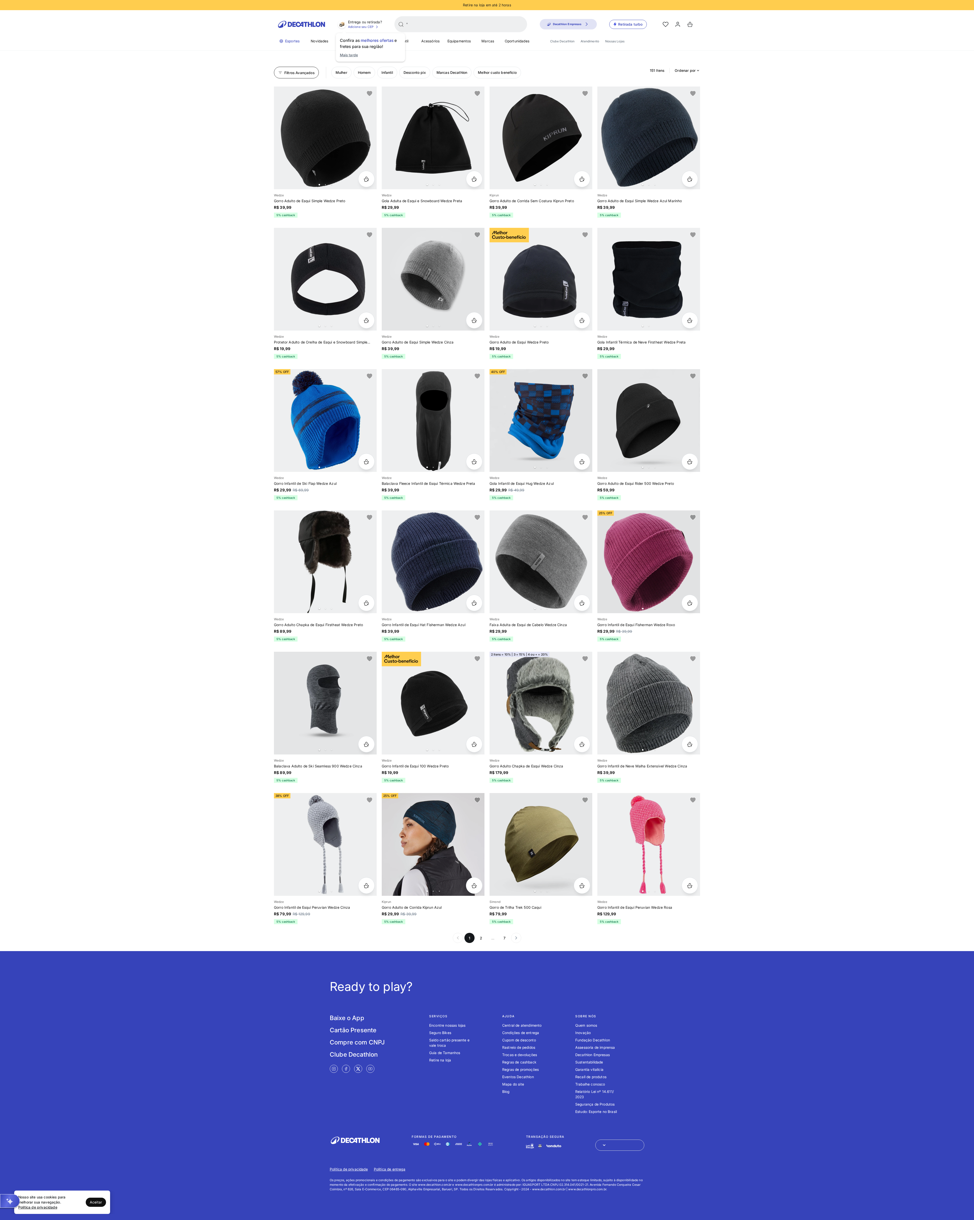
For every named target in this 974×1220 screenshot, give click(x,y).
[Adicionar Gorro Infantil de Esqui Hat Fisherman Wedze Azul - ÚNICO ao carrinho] (474, 603)
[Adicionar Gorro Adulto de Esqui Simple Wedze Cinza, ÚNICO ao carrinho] (474, 320)
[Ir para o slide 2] (325, 185)
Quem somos (586, 1025)
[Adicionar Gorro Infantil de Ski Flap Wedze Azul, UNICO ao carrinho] (366, 461)
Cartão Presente (353, 1030)
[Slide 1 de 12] (541, 138)
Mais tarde (349, 55)
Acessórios (430, 41)
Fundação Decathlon (592, 1040)
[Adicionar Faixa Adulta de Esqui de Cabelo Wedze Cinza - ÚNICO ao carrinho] (582, 603)
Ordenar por (685, 70)
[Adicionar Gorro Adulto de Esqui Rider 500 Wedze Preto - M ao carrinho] (690, 461)
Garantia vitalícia (589, 1069)
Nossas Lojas (614, 41)
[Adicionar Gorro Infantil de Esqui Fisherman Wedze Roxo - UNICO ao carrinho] (690, 603)
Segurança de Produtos (595, 1104)
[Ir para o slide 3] (331, 185)
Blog (506, 1091)
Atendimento (590, 41)
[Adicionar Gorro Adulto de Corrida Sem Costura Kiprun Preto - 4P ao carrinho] (582, 179)
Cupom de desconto (519, 1040)
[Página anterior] (458, 938)
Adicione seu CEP (361, 27)
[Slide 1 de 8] (541, 561)
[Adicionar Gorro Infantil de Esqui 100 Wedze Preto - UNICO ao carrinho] (474, 744)
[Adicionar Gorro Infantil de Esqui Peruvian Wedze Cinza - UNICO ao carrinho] (366, 885)
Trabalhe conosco (590, 1084)
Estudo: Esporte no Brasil (596, 1111)
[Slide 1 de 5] (433, 844)
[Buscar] (401, 24)
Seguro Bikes (440, 1032)
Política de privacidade (349, 1169)
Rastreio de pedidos (518, 1047)
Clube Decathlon (562, 41)
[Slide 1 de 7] (325, 138)
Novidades (319, 41)
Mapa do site (513, 1084)
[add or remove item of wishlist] (370, 94)
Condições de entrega (520, 1032)
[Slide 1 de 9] (648, 138)
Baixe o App (347, 1018)
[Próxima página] (516, 938)
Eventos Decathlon (518, 1077)
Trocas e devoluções (519, 1055)
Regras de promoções (520, 1069)
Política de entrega (389, 1169)
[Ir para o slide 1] (319, 185)
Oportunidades (517, 41)
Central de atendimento (522, 1025)
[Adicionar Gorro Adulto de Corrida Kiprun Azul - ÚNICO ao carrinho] (474, 885)
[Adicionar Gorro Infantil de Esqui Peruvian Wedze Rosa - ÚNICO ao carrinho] (690, 885)
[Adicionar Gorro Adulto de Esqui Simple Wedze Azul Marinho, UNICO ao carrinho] (690, 179)
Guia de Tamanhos (444, 1053)
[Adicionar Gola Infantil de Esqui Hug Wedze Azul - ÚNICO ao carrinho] (582, 461)
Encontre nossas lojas (447, 1025)
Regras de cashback (519, 1062)
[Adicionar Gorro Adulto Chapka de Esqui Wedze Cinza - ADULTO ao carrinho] (582, 744)
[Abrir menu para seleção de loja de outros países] (619, 1145)
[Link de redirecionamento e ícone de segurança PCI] (540, 1146)
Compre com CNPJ (357, 1042)
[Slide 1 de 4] (433, 138)
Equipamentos (459, 41)
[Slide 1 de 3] (541, 844)
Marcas (487, 41)
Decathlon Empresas (592, 1055)
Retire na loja (440, 1060)
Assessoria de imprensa (595, 1047)
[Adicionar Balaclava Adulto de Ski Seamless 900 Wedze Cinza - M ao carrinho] (366, 744)
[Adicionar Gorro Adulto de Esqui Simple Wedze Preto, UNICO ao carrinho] (366, 179)
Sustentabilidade (589, 1062)
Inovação (583, 1032)
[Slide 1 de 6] (325, 561)
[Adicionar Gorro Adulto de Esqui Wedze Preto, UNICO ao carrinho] (582, 320)
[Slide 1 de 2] (648, 279)
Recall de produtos (590, 1077)
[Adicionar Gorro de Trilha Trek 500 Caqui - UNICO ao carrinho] (582, 885)
